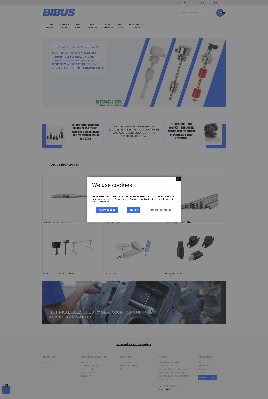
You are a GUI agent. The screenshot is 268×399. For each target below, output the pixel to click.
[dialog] (134, 199)
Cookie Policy (120, 199)
